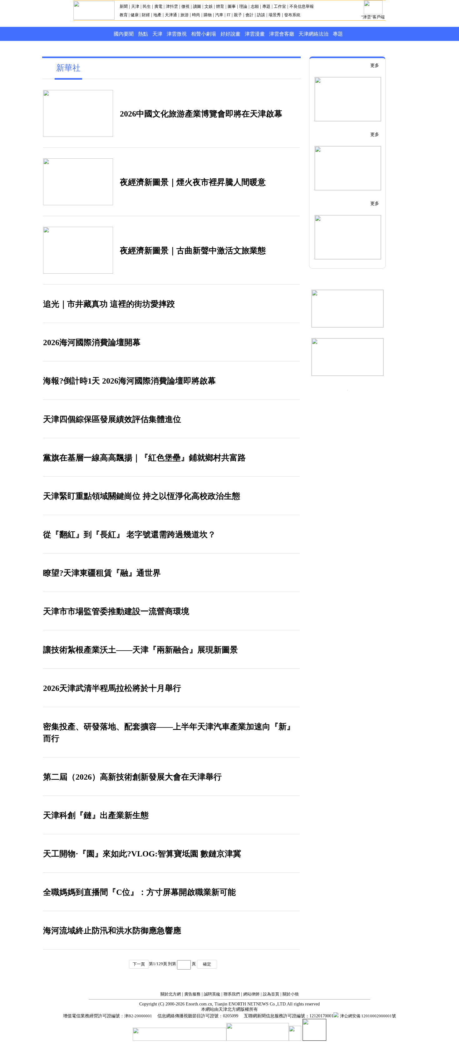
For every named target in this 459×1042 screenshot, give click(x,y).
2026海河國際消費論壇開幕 (92, 342)
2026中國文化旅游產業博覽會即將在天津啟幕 (201, 113)
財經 (146, 14)
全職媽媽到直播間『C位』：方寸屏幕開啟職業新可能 (139, 892)
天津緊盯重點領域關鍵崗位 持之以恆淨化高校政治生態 (141, 496)
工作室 (280, 6)
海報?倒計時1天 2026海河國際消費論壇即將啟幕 (129, 380)
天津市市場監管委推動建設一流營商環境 (116, 611)
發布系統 (292, 14)
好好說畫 (230, 34)
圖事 (232, 6)
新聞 (124, 6)
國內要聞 (124, 34)
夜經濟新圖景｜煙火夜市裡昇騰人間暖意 (193, 182)
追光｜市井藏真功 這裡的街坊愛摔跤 (109, 304)
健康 (135, 14)
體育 (220, 6)
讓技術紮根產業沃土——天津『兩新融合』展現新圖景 (140, 649)
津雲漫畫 (255, 34)
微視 (185, 6)
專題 (266, 6)
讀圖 (197, 6)
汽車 (219, 14)
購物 (208, 14)
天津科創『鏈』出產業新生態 (96, 815)
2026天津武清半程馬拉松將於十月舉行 (112, 688)
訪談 (261, 14)
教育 (124, 14)
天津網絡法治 (313, 34)
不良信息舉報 (301, 6)
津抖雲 (172, 6)
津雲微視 (177, 34)
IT (228, 14)
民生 (147, 6)
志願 (255, 6)
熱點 (143, 34)
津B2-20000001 (138, 1016)
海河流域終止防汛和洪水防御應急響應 (112, 930)
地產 (157, 14)
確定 (207, 964)
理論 (243, 6)
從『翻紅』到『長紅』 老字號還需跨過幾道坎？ (129, 534)
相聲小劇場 (203, 34)
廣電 (158, 6)
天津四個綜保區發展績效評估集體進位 (112, 419)
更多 (374, 65)
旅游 (184, 14)
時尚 (196, 14)
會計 (249, 14)
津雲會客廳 (281, 34)
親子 (238, 14)
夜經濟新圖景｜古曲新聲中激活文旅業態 (193, 250)
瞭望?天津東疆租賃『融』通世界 (102, 573)
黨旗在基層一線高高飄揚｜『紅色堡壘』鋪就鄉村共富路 (144, 457)
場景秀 (275, 14)
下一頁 (139, 964)
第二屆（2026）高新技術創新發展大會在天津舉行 (132, 777)
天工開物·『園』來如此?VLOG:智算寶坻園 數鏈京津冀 (142, 853)
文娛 (209, 6)
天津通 (171, 14)
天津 (135, 6)
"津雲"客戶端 (373, 17)
